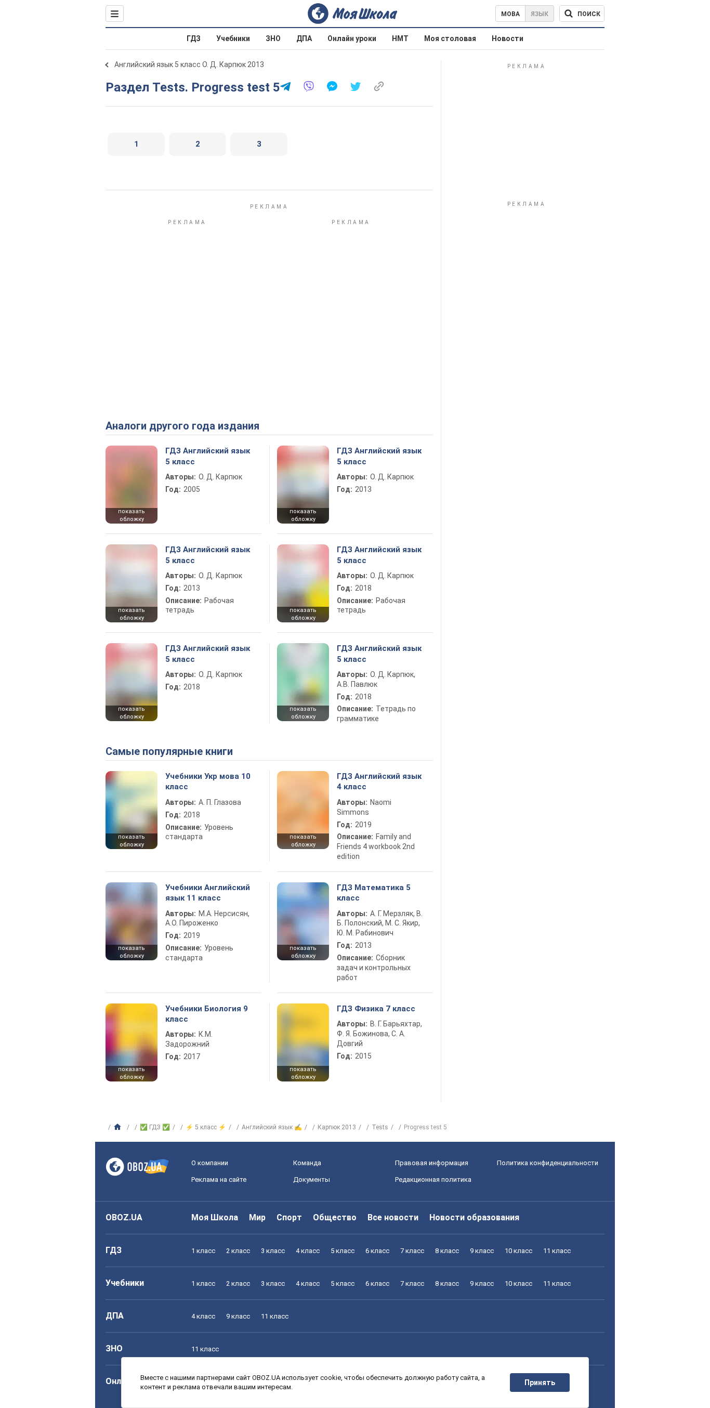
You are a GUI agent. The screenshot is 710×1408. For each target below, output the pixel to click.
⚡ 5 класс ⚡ (206, 1127)
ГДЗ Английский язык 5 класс (207, 456)
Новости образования (474, 1217)
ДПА (304, 38)
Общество (335, 1217)
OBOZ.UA (124, 1217)
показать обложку (131, 515)
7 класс (412, 1251)
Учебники (233, 38)
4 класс (308, 1251)
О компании (209, 1163)
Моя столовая (450, 38)
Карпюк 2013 (337, 1127)
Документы (311, 1179)
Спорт (289, 1217)
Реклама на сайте (218, 1179)
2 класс (238, 1251)
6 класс (377, 1251)
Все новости (392, 1217)
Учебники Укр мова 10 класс (208, 781)
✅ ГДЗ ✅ (155, 1127)
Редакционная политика (433, 1179)
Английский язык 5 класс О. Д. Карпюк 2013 (189, 64)
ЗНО (273, 38)
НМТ (400, 38)
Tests (380, 1127)
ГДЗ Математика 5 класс (374, 893)
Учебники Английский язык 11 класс (207, 893)
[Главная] (118, 1127)
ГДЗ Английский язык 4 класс (379, 781)
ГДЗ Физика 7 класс (376, 1008)
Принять (539, 1382)
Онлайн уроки (351, 38)
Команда (307, 1163)
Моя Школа (214, 1217)
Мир (257, 1217)
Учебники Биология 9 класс (206, 1014)
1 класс (203, 1251)
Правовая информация (431, 1163)
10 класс (518, 1251)
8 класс (447, 1251)
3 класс (273, 1251)
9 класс (482, 1251)
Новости (507, 38)
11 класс (557, 1251)
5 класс (342, 1251)
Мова (510, 14)
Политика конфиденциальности (547, 1163)
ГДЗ (194, 38)
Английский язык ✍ (272, 1127)
